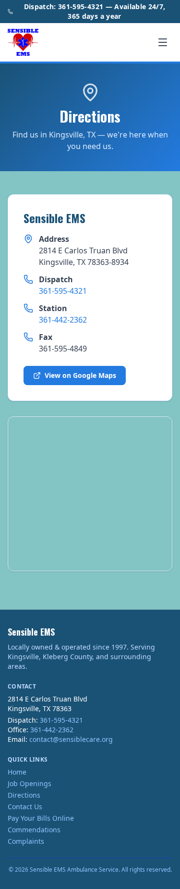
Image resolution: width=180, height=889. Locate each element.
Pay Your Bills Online (41, 818)
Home (17, 771)
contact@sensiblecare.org (71, 739)
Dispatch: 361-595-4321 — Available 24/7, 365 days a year (95, 11)
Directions (24, 795)
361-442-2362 (63, 319)
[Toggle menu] (162, 42)
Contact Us (25, 806)
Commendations (34, 829)
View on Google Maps (80, 375)
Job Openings (29, 783)
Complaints (26, 841)
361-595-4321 (63, 291)
